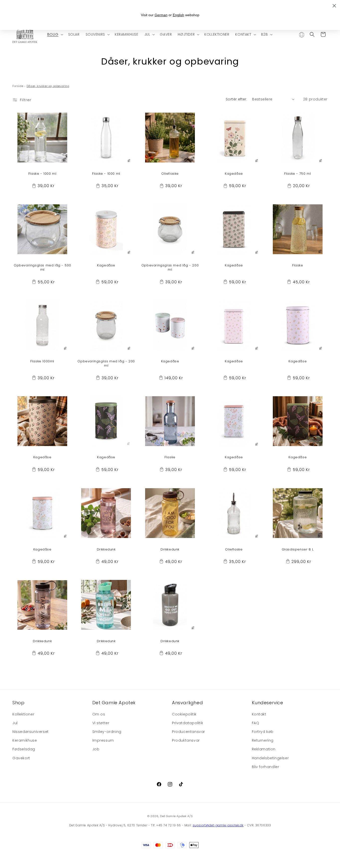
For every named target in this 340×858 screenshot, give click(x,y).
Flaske (297, 266)
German (161, 15)
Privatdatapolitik (187, 722)
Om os (98, 714)
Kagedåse (234, 174)
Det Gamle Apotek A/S (176, 816)
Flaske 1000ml (42, 362)
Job (96, 749)
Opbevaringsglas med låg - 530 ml (42, 268)
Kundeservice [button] (267, 702)
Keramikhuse (24, 740)
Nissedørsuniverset (30, 731)
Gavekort (21, 758)
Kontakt (259, 714)
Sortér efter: (236, 99)
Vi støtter (101, 722)
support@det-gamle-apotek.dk (218, 825)
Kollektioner (23, 714)
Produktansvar (186, 740)
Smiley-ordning (106, 731)
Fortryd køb (263, 731)
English (178, 15)
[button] (54, 34)
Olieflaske (170, 174)
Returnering (263, 740)
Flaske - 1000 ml (42, 174)
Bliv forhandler (265, 766)
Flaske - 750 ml (297, 174)
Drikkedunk (106, 549)
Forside (17, 86)
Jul (15, 722)
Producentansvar (188, 731)
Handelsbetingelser (270, 758)
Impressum (103, 740)
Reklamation (264, 749)
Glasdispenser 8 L (298, 549)
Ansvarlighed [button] (187, 702)
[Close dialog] (334, 5)
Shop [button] (18, 702)
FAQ (255, 722)
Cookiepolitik (184, 714)
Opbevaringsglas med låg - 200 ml (170, 268)
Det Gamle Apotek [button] (114, 702)
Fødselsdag (23, 749)
